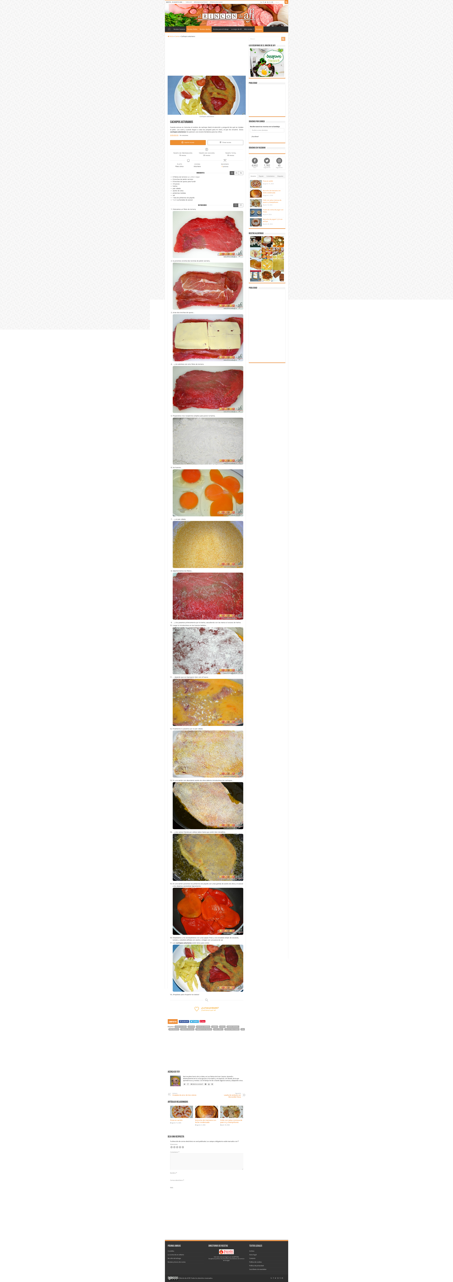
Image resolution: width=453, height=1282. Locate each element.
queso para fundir (232, 1029)
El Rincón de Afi (183, 1278)
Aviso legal (253, 1255)
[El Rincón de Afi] (226, 15)
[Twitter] (265, 2)
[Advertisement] (207, 56)
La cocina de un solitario (176, 1255)
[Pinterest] (268, 2)
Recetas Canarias (179, 29)
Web (171, 1187)
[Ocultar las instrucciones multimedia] (240, 205)
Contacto (252, 1258)
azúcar (191, 1027)
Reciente (253, 176)
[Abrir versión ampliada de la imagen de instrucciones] (208, 234)
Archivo (251, 1251)
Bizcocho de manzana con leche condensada (205, 1121)
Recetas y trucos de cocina (176, 1262)
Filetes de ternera (203, 1027)
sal (243, 1029)
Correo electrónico (177, 1180)
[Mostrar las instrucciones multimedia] (235, 205)
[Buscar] (286, 2)
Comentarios (270, 176)
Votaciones (174, 1144)
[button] (171, 135)
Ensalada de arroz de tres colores (184, 1094)
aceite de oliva (181, 1027)
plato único (218, 1029)
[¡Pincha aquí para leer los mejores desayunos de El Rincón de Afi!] (267, 62)
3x (241, 173)
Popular (261, 176)
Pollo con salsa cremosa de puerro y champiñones (231, 1121)
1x (232, 173)
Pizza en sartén (176, 1120)
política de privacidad (222, 1258)
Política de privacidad (256, 1266)
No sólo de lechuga (174, 1258)
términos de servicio (238, 1258)
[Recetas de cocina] (226, 1252)
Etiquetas (280, 176)
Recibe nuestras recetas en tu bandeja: (265, 126)
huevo (222, 1027)
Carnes (177, 36)
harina (214, 1027)
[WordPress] (272, 2)
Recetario (259, 29)
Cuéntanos (206, 1010)
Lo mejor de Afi (236, 29)
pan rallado (174, 1029)
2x (236, 173)
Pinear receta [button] (226, 142)
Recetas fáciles (192, 29)
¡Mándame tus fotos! (201, 2)
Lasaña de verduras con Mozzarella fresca (232, 1095)
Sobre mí (189, 2)
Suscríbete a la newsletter (257, 1269)
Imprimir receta (189, 142)
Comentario (174, 1152)
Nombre (173, 1173)
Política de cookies (255, 1262)
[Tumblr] (270, 2)
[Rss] (261, 2)
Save (203, 1021)
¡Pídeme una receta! (216, 2)
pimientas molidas (187, 1029)
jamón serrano (233, 1027)
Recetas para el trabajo (221, 29)
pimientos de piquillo (204, 1029)
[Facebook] (263, 2)
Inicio (169, 28)
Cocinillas (171, 1251)
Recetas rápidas (205, 29)
